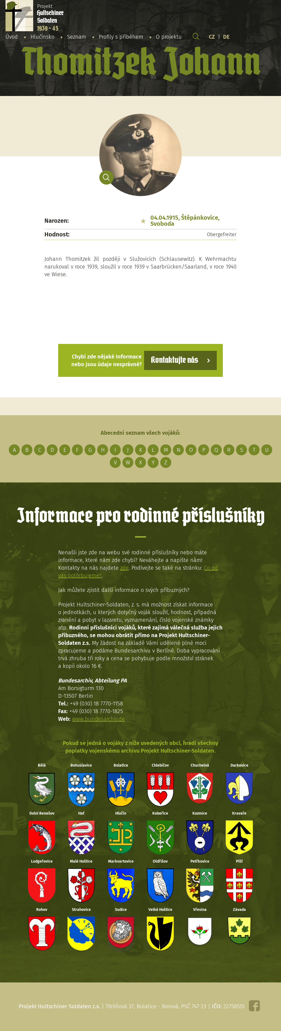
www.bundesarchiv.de (98, 719)
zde (124, 567)
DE (226, 36)
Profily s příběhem (121, 36)
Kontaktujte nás (174, 360)
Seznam (76, 36)
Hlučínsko (42, 36)
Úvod (11, 36)
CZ (212, 36)
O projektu (169, 36)
